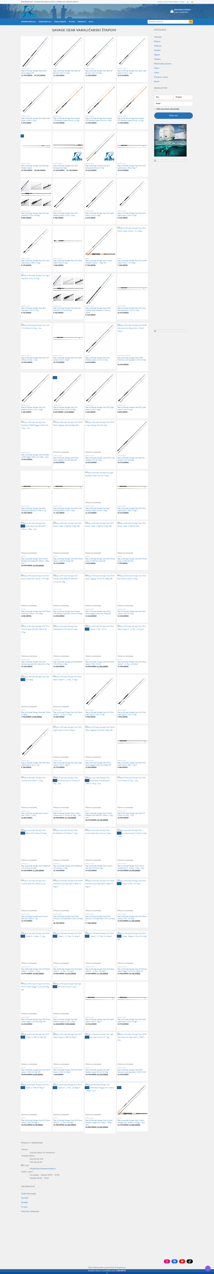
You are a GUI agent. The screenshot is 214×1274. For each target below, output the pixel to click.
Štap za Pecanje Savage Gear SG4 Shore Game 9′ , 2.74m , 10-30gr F (99, 970)
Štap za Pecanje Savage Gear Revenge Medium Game (35, 167)
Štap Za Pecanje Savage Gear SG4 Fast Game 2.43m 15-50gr (131, 612)
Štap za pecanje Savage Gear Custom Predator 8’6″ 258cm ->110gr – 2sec (131, 1121)
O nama (24, 1207)
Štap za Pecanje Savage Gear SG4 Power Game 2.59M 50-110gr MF (100, 560)
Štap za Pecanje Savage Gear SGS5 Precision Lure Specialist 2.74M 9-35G (131, 1071)
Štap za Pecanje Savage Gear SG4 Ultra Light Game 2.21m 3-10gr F (131, 1021)
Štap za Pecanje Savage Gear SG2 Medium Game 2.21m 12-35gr (65, 408)
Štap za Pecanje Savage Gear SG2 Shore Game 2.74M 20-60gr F (35, 1121)
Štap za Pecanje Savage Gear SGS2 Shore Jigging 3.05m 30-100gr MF (98, 612)
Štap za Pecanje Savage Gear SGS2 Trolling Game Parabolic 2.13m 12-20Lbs (98, 310)
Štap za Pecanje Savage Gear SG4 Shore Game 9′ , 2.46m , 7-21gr (35, 970)
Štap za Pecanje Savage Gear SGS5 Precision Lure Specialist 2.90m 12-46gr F (100, 919)
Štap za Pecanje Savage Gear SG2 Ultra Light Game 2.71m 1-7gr (35, 764)
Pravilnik (24, 1198)
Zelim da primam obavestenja (167, 109)
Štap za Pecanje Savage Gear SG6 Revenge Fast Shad (65, 167)
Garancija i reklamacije (30, 1211)
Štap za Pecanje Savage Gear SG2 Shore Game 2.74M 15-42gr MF (35, 1071)
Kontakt (24, 1202)
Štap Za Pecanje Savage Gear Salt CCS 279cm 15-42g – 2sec (131, 814)
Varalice (157, 59)
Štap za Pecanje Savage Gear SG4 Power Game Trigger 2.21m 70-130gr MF (132, 970)
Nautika (157, 50)
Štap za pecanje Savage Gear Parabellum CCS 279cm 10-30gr (35, 867)
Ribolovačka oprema (162, 64)
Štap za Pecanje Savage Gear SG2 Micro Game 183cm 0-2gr (67, 262)
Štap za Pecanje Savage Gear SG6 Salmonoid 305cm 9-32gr (97, 167)
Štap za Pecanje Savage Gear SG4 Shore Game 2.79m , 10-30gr (131, 917)
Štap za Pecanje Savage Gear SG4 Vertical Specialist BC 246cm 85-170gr (35, 663)
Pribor (156, 68)
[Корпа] (192, 1)
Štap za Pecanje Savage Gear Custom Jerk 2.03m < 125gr (34, 814)
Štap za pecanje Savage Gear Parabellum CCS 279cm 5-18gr (67, 663)
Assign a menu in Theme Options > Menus (171, 2)
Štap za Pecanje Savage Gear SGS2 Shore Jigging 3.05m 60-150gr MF (98, 764)
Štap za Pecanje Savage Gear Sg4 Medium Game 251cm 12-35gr (97, 1071)
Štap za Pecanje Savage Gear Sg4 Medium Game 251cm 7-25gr (65, 1021)
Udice (156, 73)
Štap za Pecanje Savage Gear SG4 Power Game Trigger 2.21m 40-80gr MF (36, 1021)
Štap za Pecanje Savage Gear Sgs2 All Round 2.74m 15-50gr (66, 72)
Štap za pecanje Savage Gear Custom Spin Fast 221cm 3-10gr (98, 867)
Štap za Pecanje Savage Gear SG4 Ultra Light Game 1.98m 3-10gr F (131, 509)
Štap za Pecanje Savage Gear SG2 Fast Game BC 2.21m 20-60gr (67, 309)
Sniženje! (158, 37)
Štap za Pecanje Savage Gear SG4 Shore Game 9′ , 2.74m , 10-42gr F (131, 663)
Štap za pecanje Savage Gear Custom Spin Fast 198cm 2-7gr (34, 917)
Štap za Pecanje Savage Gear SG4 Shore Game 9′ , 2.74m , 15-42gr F (67, 970)
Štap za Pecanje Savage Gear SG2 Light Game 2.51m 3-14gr (131, 408)
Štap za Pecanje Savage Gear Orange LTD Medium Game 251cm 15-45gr (98, 119)
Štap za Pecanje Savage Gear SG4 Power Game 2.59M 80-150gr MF (68, 560)
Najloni (157, 55)
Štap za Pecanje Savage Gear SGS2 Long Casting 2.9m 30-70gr (100, 459)
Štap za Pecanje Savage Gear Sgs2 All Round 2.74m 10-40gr (98, 72)
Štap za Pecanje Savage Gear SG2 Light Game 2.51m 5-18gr (99, 408)
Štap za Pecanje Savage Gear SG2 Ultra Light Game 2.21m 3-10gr (131, 214)
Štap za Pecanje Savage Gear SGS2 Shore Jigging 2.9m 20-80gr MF (65, 459)
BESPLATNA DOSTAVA (182, 10)
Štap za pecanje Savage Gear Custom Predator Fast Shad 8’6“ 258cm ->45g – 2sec (99, 815)
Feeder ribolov (45, 22)
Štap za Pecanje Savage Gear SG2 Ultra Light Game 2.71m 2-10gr (131, 713)
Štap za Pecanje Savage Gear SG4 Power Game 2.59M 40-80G (132, 560)
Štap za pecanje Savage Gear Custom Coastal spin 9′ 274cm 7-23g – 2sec (130, 867)
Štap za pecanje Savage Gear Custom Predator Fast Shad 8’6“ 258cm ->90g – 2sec (35, 561)
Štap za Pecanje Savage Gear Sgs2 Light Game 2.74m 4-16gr (131, 72)
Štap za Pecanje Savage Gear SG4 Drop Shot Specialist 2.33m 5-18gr (67, 509)
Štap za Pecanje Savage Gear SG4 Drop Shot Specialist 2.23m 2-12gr (131, 309)
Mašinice (157, 46)
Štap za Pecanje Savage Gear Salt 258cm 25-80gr (36, 713)
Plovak (72, 22)
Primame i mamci (161, 77)
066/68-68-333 (27, 2)
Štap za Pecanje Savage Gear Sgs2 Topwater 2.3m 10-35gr (33, 309)
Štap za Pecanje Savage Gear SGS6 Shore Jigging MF (33, 72)
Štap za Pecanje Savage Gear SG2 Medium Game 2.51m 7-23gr (33, 408)
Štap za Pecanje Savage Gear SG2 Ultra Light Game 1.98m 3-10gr (35, 262)
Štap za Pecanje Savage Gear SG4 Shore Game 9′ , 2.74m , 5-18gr (67, 713)
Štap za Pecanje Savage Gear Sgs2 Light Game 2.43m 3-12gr (35, 119)
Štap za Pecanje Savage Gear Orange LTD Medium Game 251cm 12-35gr (130, 119)
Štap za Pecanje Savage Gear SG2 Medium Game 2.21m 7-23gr (65, 214)
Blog (91, 22)
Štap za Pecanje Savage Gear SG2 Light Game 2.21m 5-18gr (99, 214)
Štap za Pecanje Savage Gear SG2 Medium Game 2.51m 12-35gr (97, 359)
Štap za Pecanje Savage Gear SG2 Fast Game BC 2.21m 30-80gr (35, 214)
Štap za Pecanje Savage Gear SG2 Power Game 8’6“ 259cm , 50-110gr (36, 612)
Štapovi (157, 41)
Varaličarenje (60, 22)
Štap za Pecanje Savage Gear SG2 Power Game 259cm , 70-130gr (132, 262)
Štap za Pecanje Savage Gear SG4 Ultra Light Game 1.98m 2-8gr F (131, 167)
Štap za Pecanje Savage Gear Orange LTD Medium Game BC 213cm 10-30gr (67, 612)
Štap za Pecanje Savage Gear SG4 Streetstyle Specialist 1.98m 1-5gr (33, 509)
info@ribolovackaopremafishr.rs (43, 1169)
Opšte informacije (28, 1194)
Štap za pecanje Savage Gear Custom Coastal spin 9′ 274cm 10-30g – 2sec (67, 814)
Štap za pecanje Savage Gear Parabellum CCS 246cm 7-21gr (67, 867)
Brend (156, 82)
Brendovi (82, 22)
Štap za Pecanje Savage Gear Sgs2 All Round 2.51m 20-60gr (131, 459)
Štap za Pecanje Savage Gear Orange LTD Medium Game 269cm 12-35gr (66, 119)
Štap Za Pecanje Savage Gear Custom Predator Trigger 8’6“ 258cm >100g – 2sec (99, 1123)
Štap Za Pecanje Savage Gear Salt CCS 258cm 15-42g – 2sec (35, 359)
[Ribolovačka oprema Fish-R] (32, 11)
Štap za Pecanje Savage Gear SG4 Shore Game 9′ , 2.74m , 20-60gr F (67, 1121)
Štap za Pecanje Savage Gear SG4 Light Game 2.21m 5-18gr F (67, 359)
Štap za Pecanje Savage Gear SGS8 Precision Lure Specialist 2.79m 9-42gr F (131, 360)
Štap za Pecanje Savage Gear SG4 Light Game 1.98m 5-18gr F (99, 1021)
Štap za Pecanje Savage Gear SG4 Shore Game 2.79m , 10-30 (99, 663)
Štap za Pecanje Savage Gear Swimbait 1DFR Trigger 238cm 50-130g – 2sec (35, 456)
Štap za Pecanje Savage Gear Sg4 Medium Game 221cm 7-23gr (97, 509)
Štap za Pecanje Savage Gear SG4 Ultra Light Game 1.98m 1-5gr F (131, 764)
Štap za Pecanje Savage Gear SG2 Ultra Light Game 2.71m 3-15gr (99, 713)
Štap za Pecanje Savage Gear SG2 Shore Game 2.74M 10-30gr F (67, 1071)
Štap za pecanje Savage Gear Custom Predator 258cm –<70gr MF (98, 262)
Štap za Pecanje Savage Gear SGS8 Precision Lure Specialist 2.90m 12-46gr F (68, 919)
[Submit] (191, 22)
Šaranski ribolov (28, 22)
